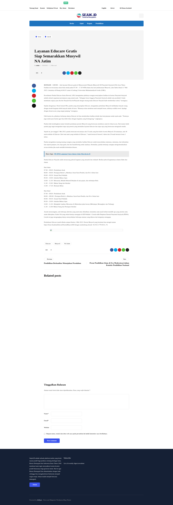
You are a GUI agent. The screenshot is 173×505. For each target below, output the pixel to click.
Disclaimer (71, 8)
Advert (112, 8)
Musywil (57, 243)
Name (46, 413)
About (35, 485)
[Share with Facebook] (64, 73)
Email (46, 420)
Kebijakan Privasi (52, 8)
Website (46, 427)
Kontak (42, 8)
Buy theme (63, 8)
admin (37, 65)
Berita (72, 23)
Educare (48, 243)
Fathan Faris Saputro (76, 302)
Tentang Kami (33, 8)
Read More (105, 3)
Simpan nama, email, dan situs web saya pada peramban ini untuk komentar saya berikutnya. (76, 433)
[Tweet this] (68, 73)
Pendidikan (99, 23)
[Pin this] (72, 73)
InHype (39, 500)
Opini (81, 23)
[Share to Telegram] (79, 73)
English (104, 8)
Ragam (89, 23)
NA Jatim (67, 243)
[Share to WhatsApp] (76, 73)
